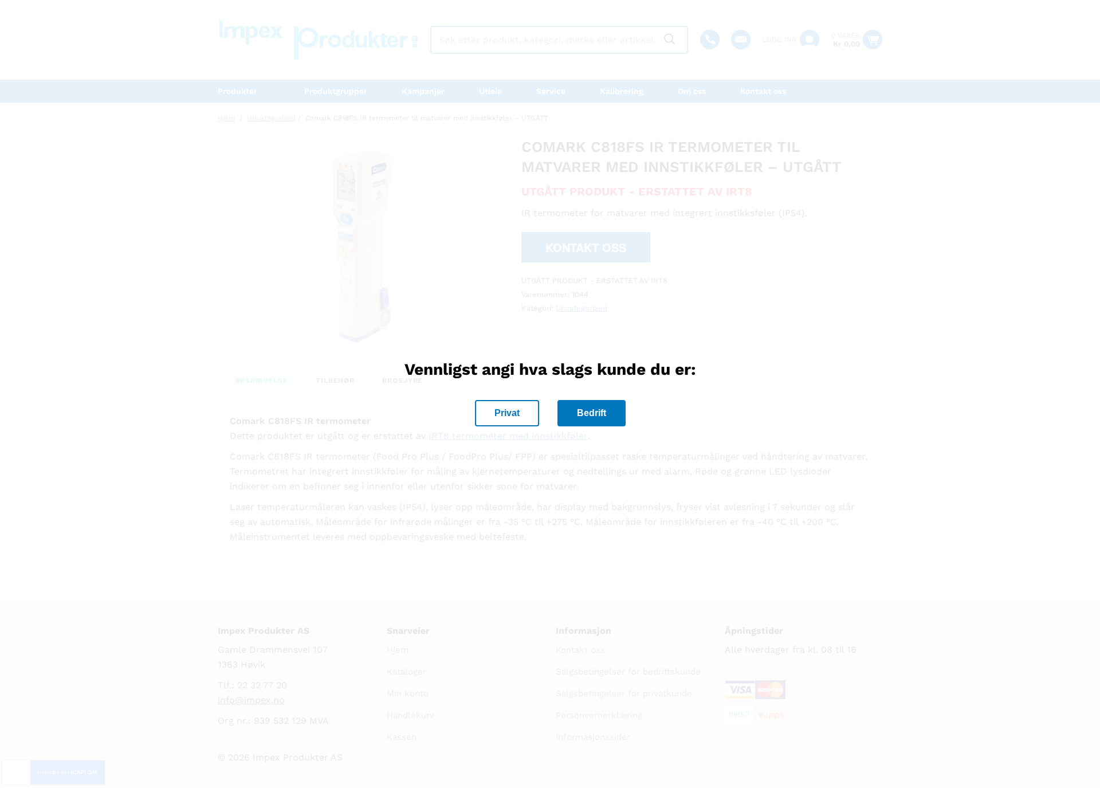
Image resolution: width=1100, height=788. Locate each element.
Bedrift (591, 413)
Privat (507, 413)
